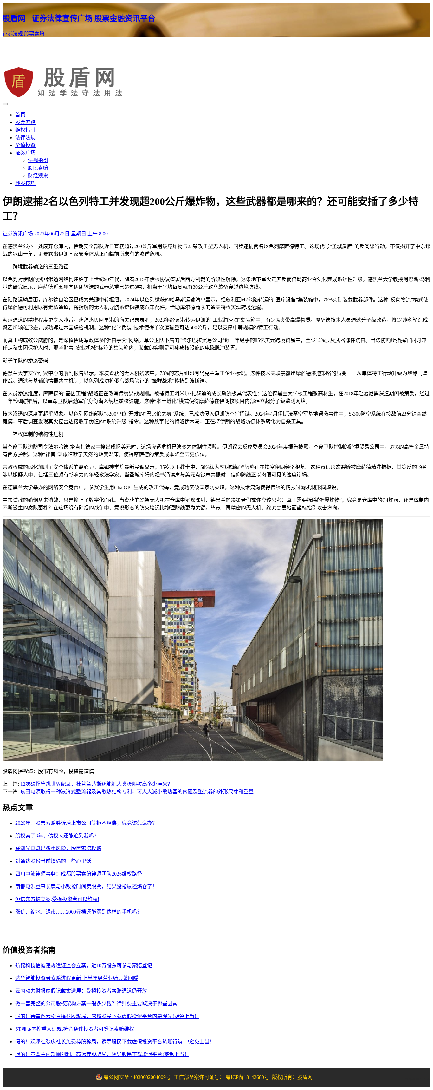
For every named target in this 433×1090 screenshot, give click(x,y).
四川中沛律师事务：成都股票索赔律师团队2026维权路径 (78, 874)
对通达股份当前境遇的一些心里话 (53, 861)
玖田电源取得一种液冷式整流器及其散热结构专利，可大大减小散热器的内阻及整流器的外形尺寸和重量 (137, 791)
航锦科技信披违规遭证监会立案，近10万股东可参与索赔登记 (83, 965)
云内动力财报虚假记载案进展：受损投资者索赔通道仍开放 (81, 991)
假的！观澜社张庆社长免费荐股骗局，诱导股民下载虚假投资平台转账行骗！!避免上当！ (115, 1041)
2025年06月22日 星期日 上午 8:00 (71, 233)
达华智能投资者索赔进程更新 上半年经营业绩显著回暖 (76, 978)
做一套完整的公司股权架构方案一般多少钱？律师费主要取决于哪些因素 (96, 1003)
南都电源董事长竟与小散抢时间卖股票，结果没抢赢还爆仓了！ (86, 886)
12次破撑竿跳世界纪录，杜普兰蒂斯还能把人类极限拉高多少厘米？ (96, 784)
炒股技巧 (25, 183)
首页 (20, 114)
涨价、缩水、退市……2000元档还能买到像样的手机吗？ (78, 912)
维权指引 (25, 130)
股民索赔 (38, 168)
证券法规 (13, 33)
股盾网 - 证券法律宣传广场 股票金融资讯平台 (79, 18)
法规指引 (38, 160)
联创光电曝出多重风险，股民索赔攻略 (58, 848)
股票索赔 (34, 33)
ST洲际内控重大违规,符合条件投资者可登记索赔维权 (74, 1029)
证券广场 (25, 152)
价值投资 (25, 145)
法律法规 (25, 137)
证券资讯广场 (18, 233)
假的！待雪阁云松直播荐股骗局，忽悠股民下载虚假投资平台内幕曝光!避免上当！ (107, 1016)
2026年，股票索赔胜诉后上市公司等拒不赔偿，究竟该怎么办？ (86, 823)
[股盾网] (64, 96)
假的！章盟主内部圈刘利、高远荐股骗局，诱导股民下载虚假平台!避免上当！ (102, 1054)
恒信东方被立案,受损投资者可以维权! (57, 899)
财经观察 (38, 175)
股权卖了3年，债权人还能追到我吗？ (57, 835)
